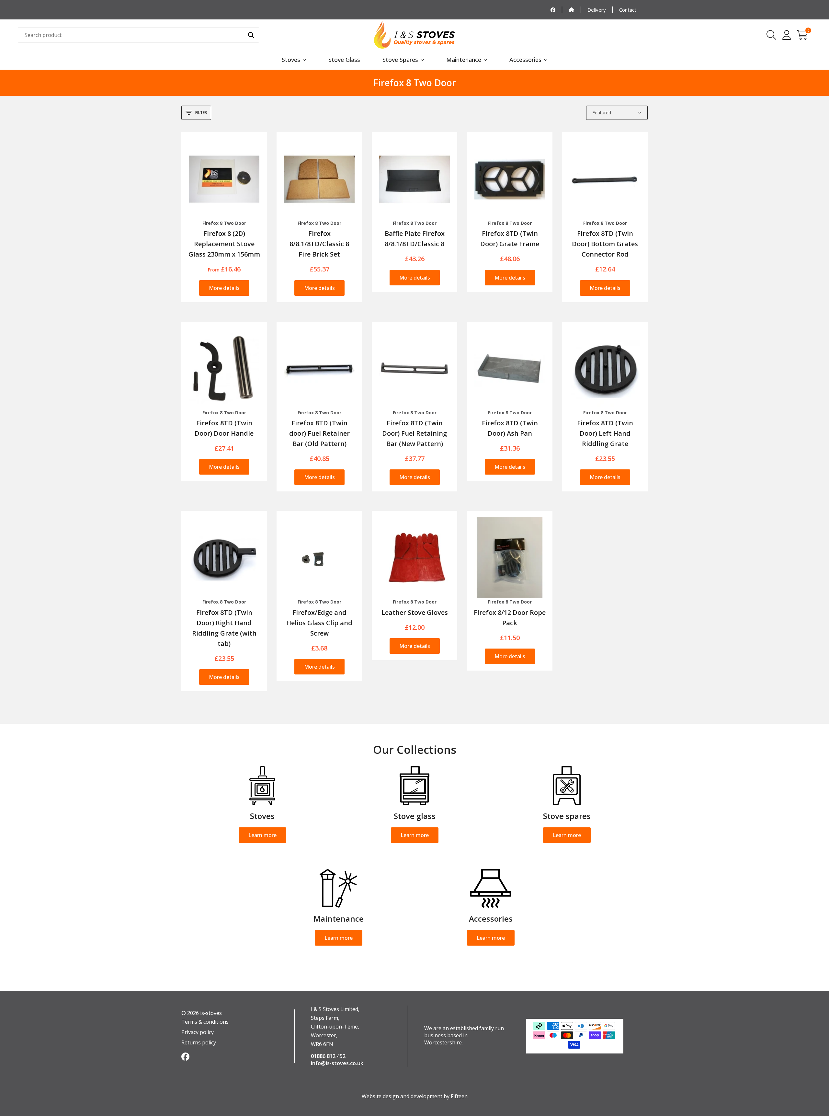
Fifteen (459, 1096)
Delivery (596, 9)
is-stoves (210, 1013)
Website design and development (402, 1096)
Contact (627, 9)
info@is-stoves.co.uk (337, 1063)
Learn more (262, 835)
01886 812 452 (328, 1056)
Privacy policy (197, 1032)
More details (224, 288)
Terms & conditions (205, 1021)
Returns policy (198, 1042)
